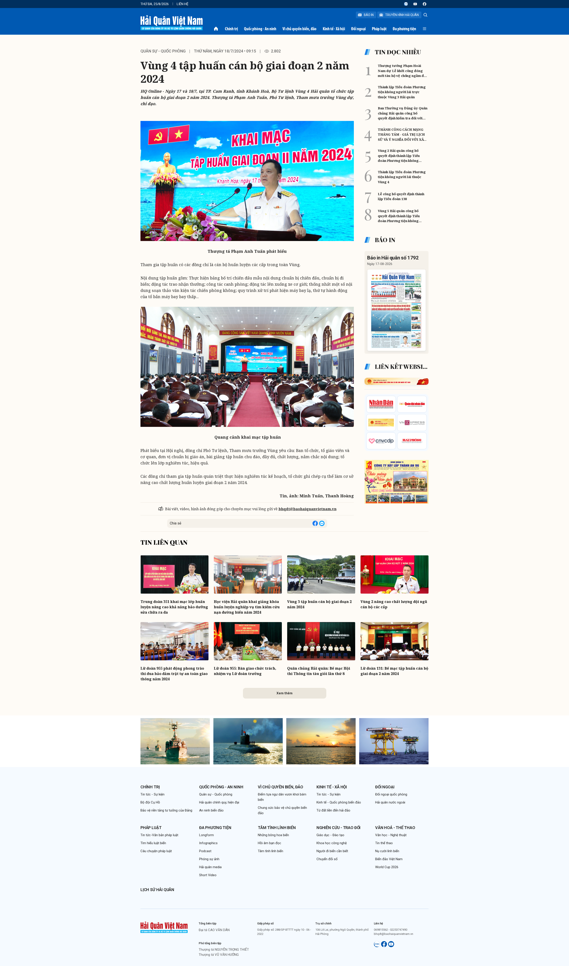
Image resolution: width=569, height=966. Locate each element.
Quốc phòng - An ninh (260, 28)
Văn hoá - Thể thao (395, 827)
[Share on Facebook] (315, 523)
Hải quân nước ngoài (390, 802)
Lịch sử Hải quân (157, 889)
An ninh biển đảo (211, 810)
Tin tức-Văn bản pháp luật (159, 835)
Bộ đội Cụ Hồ (150, 802)
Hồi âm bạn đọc (269, 843)
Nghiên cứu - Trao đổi (339, 827)
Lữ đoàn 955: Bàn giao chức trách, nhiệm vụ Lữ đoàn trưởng (245, 671)
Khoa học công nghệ (332, 843)
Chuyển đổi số (327, 859)
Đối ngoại (358, 28)
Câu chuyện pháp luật (156, 851)
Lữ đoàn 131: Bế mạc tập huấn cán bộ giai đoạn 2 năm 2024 (394, 671)
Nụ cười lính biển (387, 851)
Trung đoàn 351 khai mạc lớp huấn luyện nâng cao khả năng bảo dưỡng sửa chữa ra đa (174, 607)
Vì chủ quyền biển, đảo (299, 28)
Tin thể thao (384, 843)
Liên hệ (182, 4)
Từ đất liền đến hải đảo (333, 810)
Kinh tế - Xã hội (334, 28)
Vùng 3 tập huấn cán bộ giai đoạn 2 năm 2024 (319, 604)
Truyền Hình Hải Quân (402, 15)
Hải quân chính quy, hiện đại (219, 802)
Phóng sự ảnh (209, 859)
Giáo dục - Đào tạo (330, 835)
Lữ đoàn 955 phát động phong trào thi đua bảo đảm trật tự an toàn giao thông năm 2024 (174, 673)
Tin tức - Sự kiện (152, 794)
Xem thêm (284, 693)
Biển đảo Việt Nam (389, 859)
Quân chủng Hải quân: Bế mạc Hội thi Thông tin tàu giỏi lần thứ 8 (318, 671)
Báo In (369, 15)
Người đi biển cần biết (332, 851)
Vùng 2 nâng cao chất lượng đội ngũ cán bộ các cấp (394, 604)
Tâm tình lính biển (277, 827)
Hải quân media (210, 867)
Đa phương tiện (404, 28)
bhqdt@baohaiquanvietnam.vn (307, 508)
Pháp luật (379, 28)
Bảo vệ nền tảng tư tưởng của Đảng (166, 810)
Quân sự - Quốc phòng (163, 51)
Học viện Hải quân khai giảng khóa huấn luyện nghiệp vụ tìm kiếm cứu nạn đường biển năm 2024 (247, 607)
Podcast (205, 851)
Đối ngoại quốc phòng (391, 794)
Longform (206, 835)
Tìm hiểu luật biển (153, 843)
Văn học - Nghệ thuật (391, 835)
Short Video (207, 875)
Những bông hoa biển (273, 835)
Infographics (208, 843)
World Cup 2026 (386, 867)
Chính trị (231, 28)
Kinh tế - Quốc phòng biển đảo (339, 802)
